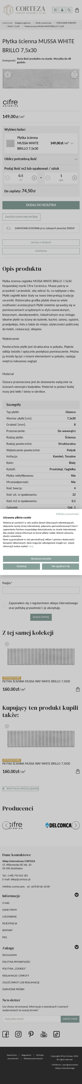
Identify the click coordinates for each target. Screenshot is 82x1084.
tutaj (30, 546)
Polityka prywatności (67, 514)
